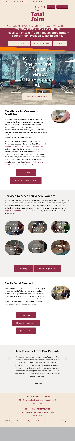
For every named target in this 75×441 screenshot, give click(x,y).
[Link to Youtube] (41, 6)
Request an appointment (14, 210)
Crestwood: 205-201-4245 (14, 2)
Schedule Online (62, 7)
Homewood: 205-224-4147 (33, 2)
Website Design (42, 420)
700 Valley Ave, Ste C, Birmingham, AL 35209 (37, 412)
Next (66, 358)
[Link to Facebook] (35, 6)
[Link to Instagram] (38, 6)
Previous (9, 358)
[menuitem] (8, 25)
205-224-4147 (37, 416)
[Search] (69, 30)
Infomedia (16, 423)
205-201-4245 (37, 403)
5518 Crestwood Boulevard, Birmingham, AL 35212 (37, 400)
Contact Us (51, 7)
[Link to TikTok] (44, 6)
